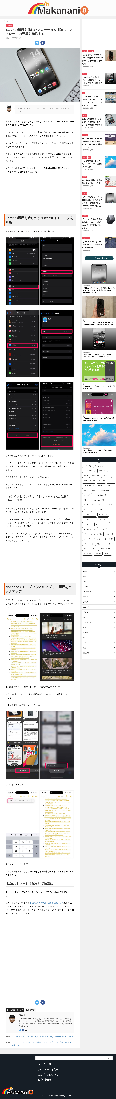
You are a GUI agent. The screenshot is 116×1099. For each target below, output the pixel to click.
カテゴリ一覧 (44, 1064)
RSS (94, 490)
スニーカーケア (102, 524)
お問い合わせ (44, 1079)
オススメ (103, 514)
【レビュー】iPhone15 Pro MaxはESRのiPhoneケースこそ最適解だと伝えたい (92, 59)
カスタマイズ (90, 519)
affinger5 (99, 466)
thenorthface (100, 495)
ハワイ (109, 534)
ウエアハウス (89, 514)
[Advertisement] (40, 193)
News (101, 485)
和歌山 (100, 544)
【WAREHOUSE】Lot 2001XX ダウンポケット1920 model (92, 245)
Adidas (87, 466)
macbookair (89, 485)
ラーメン (109, 539)
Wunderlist (89, 505)
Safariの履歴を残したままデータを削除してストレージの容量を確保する (92, 122)
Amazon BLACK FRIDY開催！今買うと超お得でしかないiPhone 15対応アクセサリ (92, 142)
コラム (103, 519)
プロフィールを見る (48, 1069)
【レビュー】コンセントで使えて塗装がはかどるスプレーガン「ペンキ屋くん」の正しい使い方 (92, 100)
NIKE (111, 485)
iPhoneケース (89, 480)
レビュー (88, 544)
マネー (87, 539)
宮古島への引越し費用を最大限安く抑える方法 (92, 181)
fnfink (95, 475)
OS (86, 490)
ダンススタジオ (90, 529)
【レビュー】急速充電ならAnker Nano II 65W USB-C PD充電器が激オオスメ (92, 223)
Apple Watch (89, 471)
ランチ (97, 539)
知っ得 (87, 553)
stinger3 (105, 490)
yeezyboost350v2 (105, 505)
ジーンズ (88, 524)
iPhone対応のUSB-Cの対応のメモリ (46, 903)
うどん (87, 510)
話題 (98, 553)
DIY (86, 475)
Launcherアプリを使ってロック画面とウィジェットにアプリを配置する (92, 80)
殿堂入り (105, 549)
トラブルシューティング (93, 534)
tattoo (87, 495)
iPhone (107, 475)
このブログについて (48, 1074)
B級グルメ (103, 471)
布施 (86, 549)
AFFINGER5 (70, 1096)
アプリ (98, 510)
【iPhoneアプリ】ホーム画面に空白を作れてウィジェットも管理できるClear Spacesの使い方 (92, 201)
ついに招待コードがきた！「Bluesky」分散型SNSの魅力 (92, 164)
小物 (110, 544)
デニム (103, 529)
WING (87, 500)
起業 (107, 553)
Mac (102, 480)
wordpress (99, 500)
